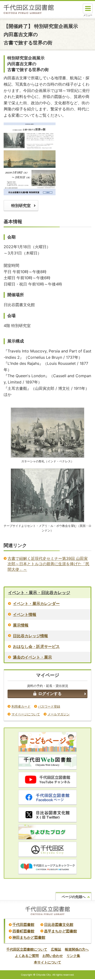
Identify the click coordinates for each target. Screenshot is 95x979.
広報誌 (56, 949)
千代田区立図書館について (26, 949)
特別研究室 (21, 205)
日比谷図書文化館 (58, 924)
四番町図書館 (23, 931)
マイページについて (25, 714)
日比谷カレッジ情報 (30, 635)
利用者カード (20, 706)
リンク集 (73, 956)
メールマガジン (59, 714)
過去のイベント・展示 (32, 657)
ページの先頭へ (74, 897)
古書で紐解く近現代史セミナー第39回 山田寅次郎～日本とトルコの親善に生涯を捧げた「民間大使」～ (48, 564)
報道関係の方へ (77, 949)
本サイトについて (47, 962)
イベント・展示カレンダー (36, 603)
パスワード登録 (49, 706)
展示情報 (20, 625)
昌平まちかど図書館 (60, 931)
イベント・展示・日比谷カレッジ (39, 592)
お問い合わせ (52, 956)
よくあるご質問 (27, 956)
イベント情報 (24, 614)
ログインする (50, 693)
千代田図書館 (23, 924)
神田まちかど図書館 (28, 937)
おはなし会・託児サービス (36, 646)
